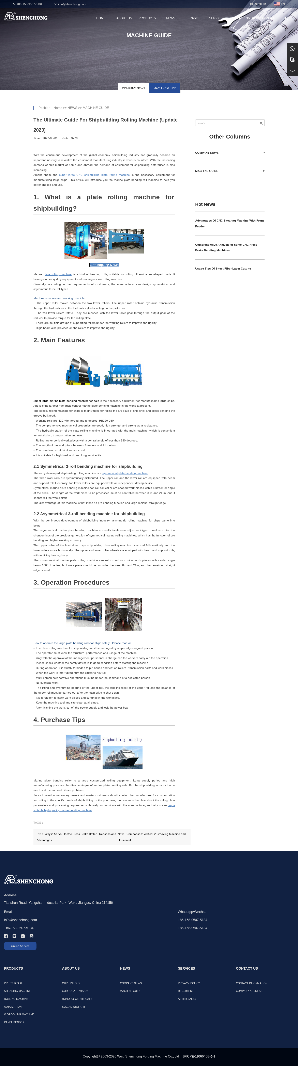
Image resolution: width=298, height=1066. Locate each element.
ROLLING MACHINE (16, 998)
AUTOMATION (12, 1006)
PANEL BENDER (14, 1022)
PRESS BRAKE (13, 983)
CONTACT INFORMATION (251, 983)
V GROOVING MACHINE (19, 1014)
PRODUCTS (147, 18)
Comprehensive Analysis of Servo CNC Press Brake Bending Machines (226, 247)
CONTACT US (240, 18)
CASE (194, 18)
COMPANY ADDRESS (249, 990)
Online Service (20, 946)
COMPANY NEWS (133, 88)
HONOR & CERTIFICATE (77, 998)
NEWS (170, 18)
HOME (101, 18)
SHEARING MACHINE (17, 990)
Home (58, 108)
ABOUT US (124, 18)
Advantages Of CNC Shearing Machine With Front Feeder (229, 223)
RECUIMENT (186, 990)
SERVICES (217, 18)
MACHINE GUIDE (164, 88)
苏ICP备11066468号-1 (199, 1056)
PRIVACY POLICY (189, 983)
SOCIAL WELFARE (73, 1006)
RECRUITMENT (263, 18)
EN (283, 4)
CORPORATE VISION (75, 990)
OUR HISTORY (71, 983)
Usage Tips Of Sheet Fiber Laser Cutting (223, 268)
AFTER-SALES (187, 998)
